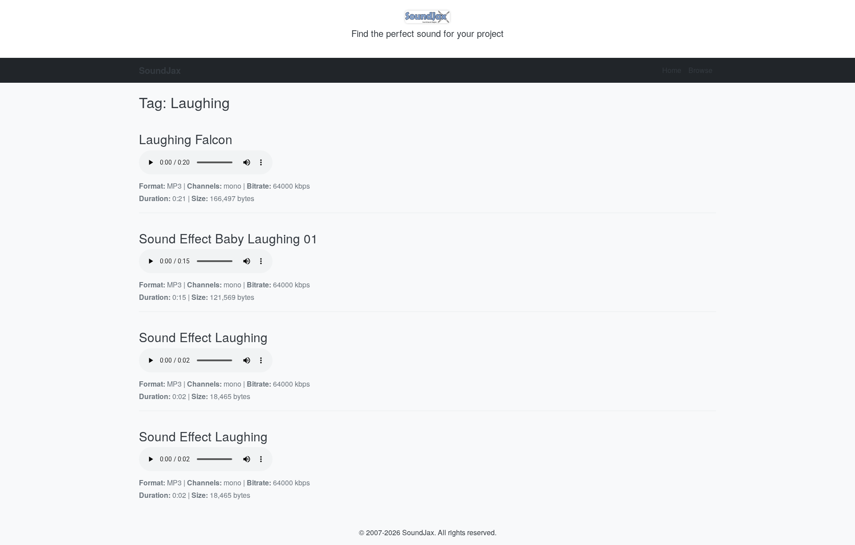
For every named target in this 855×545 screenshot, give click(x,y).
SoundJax (160, 70)
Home (671, 70)
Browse (700, 70)
